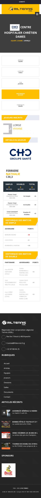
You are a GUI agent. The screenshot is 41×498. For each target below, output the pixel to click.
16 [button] (20, 133)
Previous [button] (5, 129)
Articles (7, 368)
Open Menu (37, 14)
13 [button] (11, 133)
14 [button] (14, 133)
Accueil (6, 363)
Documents (8, 392)
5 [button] (17, 130)
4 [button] (14, 130)
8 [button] (27, 130)
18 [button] (27, 133)
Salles (6, 387)
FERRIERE (12, 171)
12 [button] (7, 133)
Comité (22, 1)
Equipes (7, 373)
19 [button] (30, 133)
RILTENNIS (24, 488)
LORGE (17, 125)
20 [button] (34, 133)
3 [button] (11, 130)
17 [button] (24, 133)
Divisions (7, 382)
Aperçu (27, 41)
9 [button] (30, 130)
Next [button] (35, 129)
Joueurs (7, 378)
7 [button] (24, 130)
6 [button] (20, 130)
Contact (7, 397)
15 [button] (17, 133)
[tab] (20, 60)
